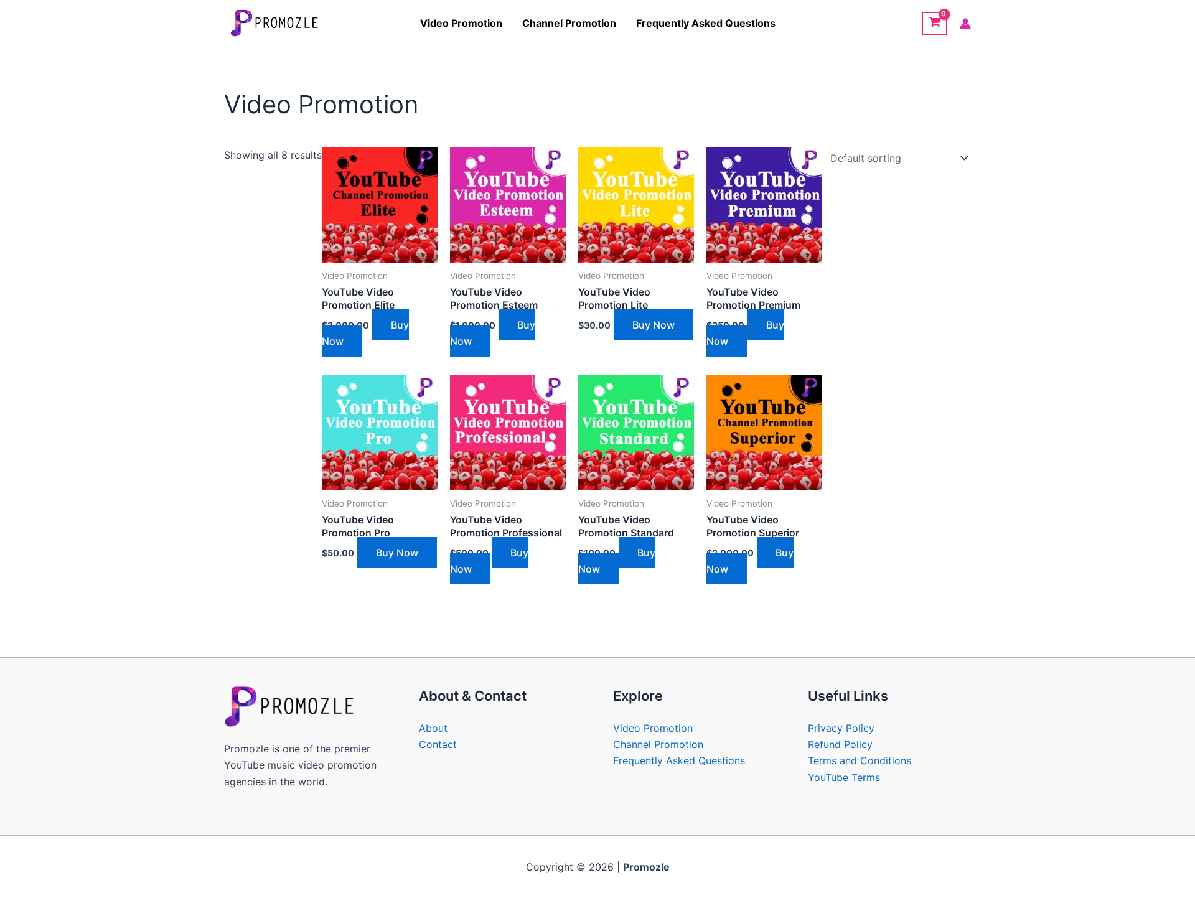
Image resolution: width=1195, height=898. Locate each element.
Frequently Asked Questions (706, 23)
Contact (438, 744)
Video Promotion (461, 23)
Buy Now (653, 325)
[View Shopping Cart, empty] (934, 23)
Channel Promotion (569, 23)
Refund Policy (840, 744)
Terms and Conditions (859, 760)
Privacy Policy (841, 728)
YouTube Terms (844, 777)
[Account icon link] (965, 23)
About (433, 728)
